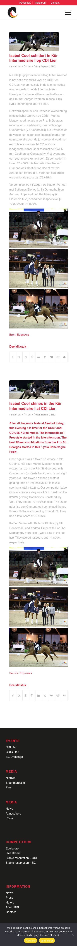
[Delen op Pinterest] (32, 357)
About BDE (13, 907)
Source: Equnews (20, 673)
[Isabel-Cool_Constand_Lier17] (34, 41)
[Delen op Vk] (51, 357)
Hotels (10, 902)
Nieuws (10, 778)
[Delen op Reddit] (58, 357)
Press (9, 818)
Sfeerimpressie (15, 782)
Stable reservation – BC (21, 862)
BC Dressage (14, 757)
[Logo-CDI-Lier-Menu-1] (32, 12)
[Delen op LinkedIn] (38, 357)
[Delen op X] (19, 357)
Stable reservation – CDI (21, 858)
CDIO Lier (12, 752)
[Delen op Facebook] (12, 357)
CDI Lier (11, 747)
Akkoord (30, 940)
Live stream (13, 853)
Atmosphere (13, 813)
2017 (30, 66)
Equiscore (12, 848)
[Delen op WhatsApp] (26, 357)
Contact (11, 912)
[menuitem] (25, 3)
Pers (9, 787)
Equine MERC (48, 66)
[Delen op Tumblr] (45, 357)
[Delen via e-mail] (64, 357)
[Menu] (66, 12)
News (9, 808)
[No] (72, 934)
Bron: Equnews (19, 334)
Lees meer (47, 940)
